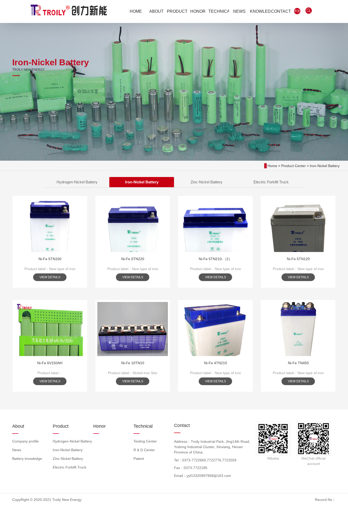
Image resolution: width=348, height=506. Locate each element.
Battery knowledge (27, 459)
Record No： (325, 500)
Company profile (25, 441)
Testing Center (145, 441)
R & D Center (144, 450)
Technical (143, 426)
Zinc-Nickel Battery (206, 182)
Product (61, 426)
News (16, 450)
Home (272, 166)
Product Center (293, 166)
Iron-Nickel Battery (325, 166)
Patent (138, 459)
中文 (297, 11)
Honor (99, 426)
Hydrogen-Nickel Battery (77, 182)
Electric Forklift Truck (271, 182)
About (18, 426)
